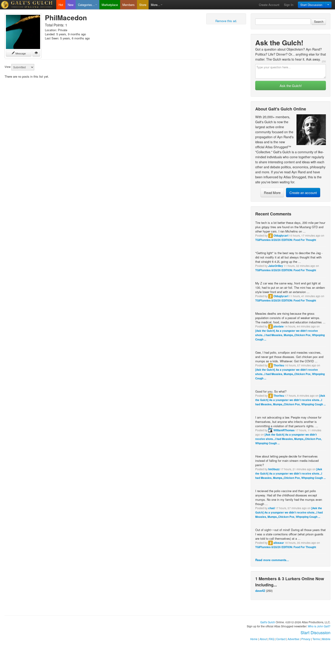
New (70, 5)
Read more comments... (272, 560)
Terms (316, 639)
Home (254, 639)
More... (155, 5)
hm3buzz (274, 469)
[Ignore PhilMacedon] (36, 53)
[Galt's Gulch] (28, 4)
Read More (272, 192)
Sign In (288, 5)
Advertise (293, 639)
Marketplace (110, 5)
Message (20, 53)
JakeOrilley (275, 266)
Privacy (305, 639)
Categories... (86, 5)
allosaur (278, 543)
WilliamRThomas (284, 430)
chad (271, 508)
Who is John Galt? (319, 626)
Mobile (326, 639)
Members (128, 5)
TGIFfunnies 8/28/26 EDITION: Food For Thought (285, 240)
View (7, 67)
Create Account (269, 5)
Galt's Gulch (267, 622)
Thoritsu (278, 365)
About (263, 639)
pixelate (278, 326)
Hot (61, 5)
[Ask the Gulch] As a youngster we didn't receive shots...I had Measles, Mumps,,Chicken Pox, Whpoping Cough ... (290, 335)
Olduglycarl (280, 236)
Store (142, 5)
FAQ (271, 639)
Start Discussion (311, 5)
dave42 (260, 590)
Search (318, 21)
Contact (281, 639)
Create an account (303, 192)
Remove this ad (225, 21)
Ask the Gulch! (291, 85)
